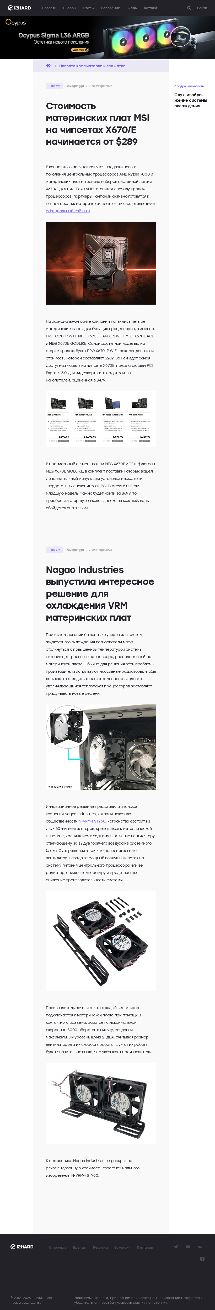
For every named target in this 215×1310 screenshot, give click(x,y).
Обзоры (69, 8)
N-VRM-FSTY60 (92, 821)
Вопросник (110, 8)
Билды (132, 8)
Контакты (145, 1247)
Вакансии (122, 1247)
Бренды (80, 1247)
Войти (202, 8)
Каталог (150, 8)
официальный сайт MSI (68, 210)
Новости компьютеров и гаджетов (92, 65)
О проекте (58, 1247)
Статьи (89, 8)
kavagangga (75, 86)
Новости (49, 8)
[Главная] (48, 65)
